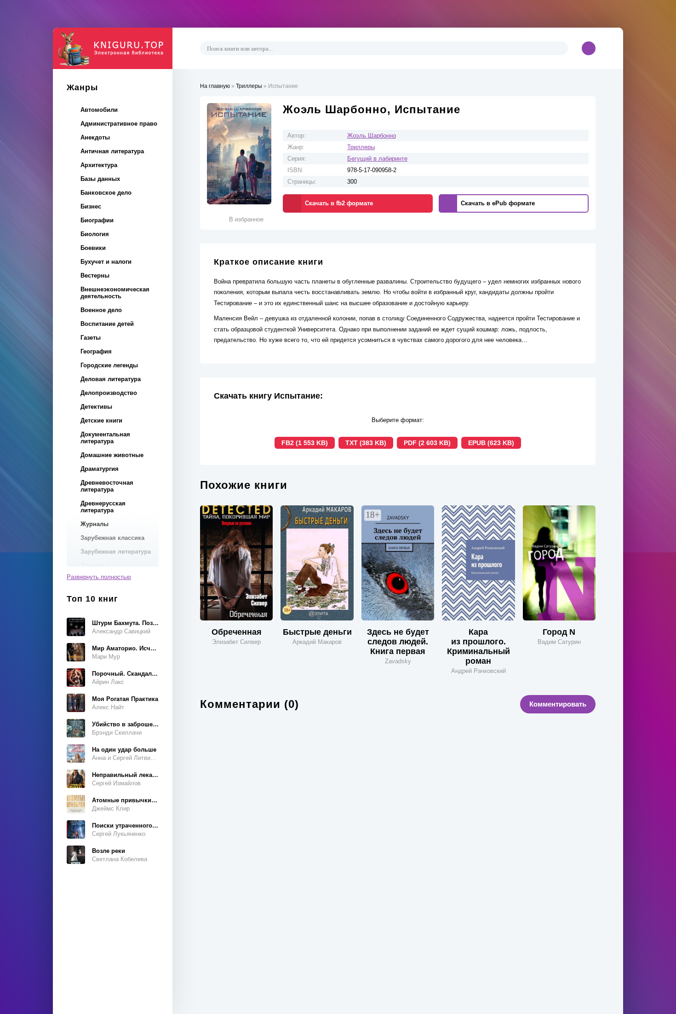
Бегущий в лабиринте (377, 158)
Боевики (93, 247)
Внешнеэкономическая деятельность (114, 293)
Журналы (94, 524)
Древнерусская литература (103, 507)
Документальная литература (105, 438)
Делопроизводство (108, 392)
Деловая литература (110, 379)
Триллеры (361, 147)
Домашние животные (111, 455)
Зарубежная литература (115, 551)
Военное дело (101, 310)
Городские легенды (109, 365)
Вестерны (94, 275)
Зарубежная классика (112, 537)
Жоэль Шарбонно (371, 135)
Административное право (118, 123)
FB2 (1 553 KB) (304, 442)
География (96, 351)
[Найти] (560, 48)
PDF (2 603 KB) (427, 442)
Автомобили (99, 109)
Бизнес (90, 206)
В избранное (246, 219)
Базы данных (100, 178)
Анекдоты (95, 137)
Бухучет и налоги (106, 261)
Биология (94, 234)
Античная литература (112, 151)
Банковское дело (106, 192)
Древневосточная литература (106, 486)
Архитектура (98, 165)
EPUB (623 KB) (491, 442)
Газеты (90, 337)
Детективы (96, 406)
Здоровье (94, 565)
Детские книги (101, 420)
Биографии (97, 220)
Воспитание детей (107, 323)
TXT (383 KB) (365, 442)
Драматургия (99, 468)
